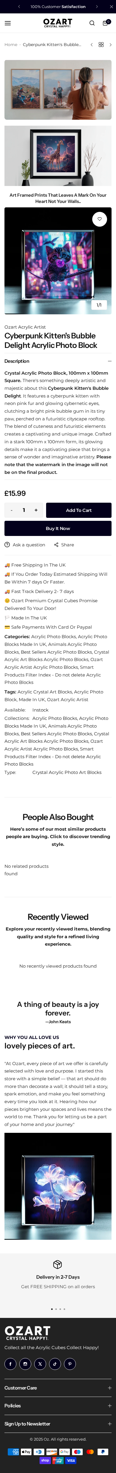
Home (10, 44)
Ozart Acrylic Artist (25, 327)
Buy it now (58, 528)
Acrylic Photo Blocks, (55, 718)
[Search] (91, 23)
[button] (19, 6)
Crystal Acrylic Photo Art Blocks (66, 772)
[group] (58, 260)
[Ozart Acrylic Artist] (58, 23)
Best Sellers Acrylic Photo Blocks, (57, 733)
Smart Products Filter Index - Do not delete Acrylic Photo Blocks (52, 756)
